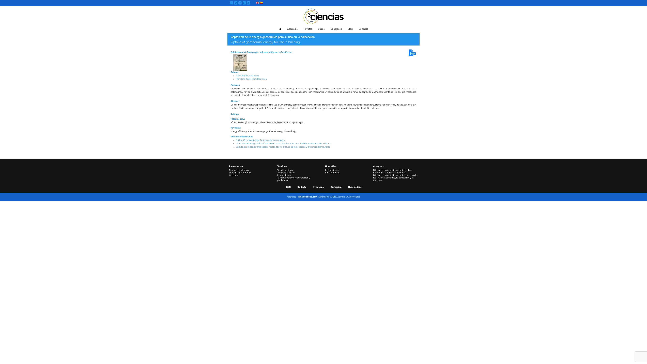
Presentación (236, 166)
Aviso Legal (318, 187)
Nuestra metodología (240, 172)
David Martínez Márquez (247, 75)
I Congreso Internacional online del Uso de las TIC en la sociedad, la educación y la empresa (395, 177)
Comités (233, 175)
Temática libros (285, 170)
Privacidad (336, 187)
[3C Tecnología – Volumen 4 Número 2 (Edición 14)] (240, 62)
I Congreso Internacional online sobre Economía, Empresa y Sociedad (392, 171)
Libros (321, 29)
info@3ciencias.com (307, 197)
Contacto (363, 29)
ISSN (288, 187)
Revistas (308, 29)
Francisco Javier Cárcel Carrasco (251, 79)
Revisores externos (239, 170)
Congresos (336, 29)
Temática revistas (286, 172)
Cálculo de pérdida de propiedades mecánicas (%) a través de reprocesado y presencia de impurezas (283, 147)
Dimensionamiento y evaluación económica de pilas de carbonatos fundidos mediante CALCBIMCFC (283, 143)
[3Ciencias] (323, 16)
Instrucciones (332, 170)
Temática (282, 166)
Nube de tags (354, 187)
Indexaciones (284, 175)
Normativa (330, 166)
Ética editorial (332, 172)
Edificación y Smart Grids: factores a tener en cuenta (260, 140)
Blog (350, 29)
